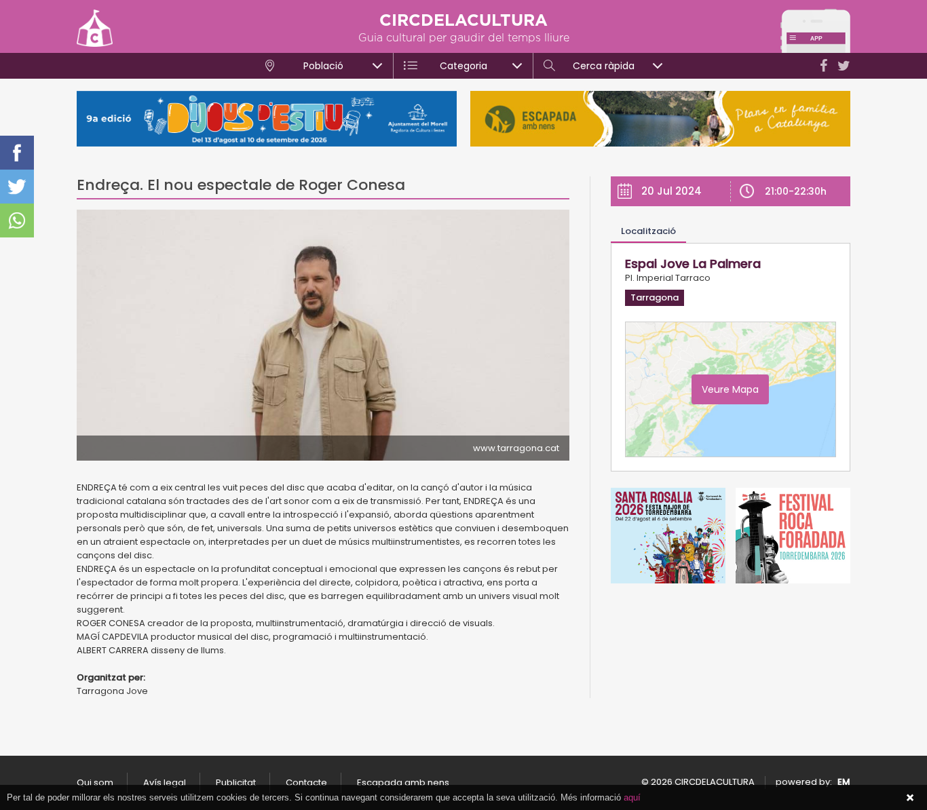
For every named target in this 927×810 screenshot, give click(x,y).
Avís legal (164, 782)
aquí (632, 797)
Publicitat (236, 782)
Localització (648, 231)
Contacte (306, 782)
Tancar (910, 797)
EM (843, 781)
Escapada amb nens (403, 782)
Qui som (95, 782)
